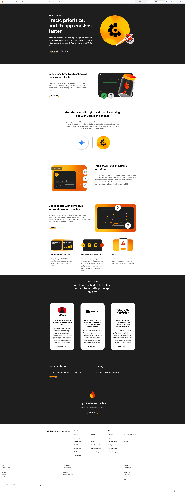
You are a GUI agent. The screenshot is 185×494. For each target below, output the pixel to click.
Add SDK (53, 227)
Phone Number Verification (98, 445)
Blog (167, 1)
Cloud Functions (77, 445)
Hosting (93, 441)
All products (54, 485)
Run (23, 1)
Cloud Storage (77, 448)
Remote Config (128, 438)
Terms (3, 491)
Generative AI (77, 455)
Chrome (26, 485)
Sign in (181, 1)
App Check (76, 434)
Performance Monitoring (130, 434)
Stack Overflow (127, 470)
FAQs (125, 479)
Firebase (33, 485)
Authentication (77, 441)
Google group (127, 472)
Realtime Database (96, 448)
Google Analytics (112, 448)
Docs (43, 1)
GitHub (3, 476)
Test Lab (126, 441)
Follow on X (65, 472)
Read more (61, 346)
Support (61, 1)
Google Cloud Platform (43, 485)
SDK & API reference (6, 470)
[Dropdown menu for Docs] (46, 1)
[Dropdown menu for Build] (19, 1)
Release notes (127, 474)
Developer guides (6, 467)
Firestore (93, 438)
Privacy (7, 491)
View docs (65, 51)
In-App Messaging (113, 452)
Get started (54, 51)
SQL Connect (77, 452)
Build (16, 1)
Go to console (174, 1)
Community (52, 1)
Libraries (4, 474)
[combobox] (142, 1)
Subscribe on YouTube (68, 474)
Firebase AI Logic (95, 452)
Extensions (93, 434)
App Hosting (76, 438)
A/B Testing (111, 434)
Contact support (127, 467)
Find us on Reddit (67, 470)
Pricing (37, 1)
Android (20, 485)
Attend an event (66, 476)
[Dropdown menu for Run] (25, 1)
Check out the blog (67, 467)
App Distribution (112, 438)
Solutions (31, 1)
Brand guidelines (128, 476)
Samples (4, 472)
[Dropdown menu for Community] (56, 1)
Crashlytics (111, 445)
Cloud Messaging (112, 441)
